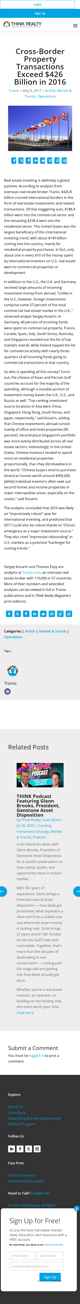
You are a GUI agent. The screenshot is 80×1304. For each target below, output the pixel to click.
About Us (15, 1106)
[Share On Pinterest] (28, 160)
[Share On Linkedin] (35, 160)
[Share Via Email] (49, 160)
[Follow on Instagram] (37, 1149)
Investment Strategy (33, 831)
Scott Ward (51, 819)
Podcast (39, 837)
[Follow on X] (28, 1149)
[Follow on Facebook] (20, 1149)
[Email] (7, 691)
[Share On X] (20, 160)
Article (50, 90)
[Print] (64, 160)
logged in (36, 1055)
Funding (44, 825)
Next (75, 891)
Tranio (14, 90)
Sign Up (40, 13)
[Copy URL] (57, 160)
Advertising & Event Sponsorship (34, 1118)
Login (37, 4)
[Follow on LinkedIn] (11, 1149)
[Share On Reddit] (42, 160)
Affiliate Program (21, 1124)
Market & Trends (52, 631)
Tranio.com (31, 572)
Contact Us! (40, 1193)
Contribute (17, 1112)
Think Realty (31, 819)
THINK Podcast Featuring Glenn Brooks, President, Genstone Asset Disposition (38, 805)
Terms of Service (21, 1175)
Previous (5, 891)
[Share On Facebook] (13, 160)
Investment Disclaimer (26, 1181)
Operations (47, 96)
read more (25, 1012)
